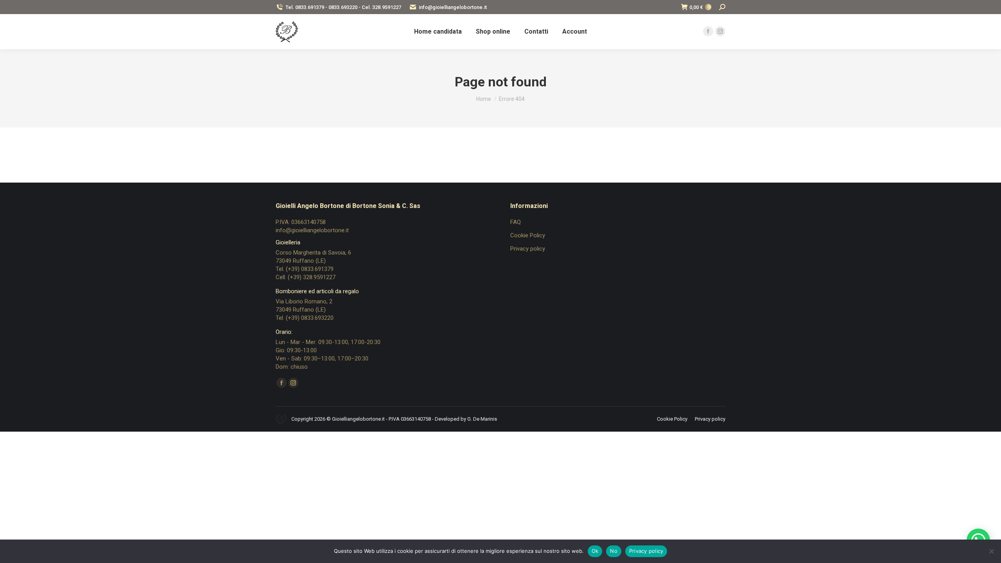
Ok (595, 551)
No (613, 551)
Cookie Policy (527, 235)
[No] (991, 551)
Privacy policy (527, 248)
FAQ (515, 222)
